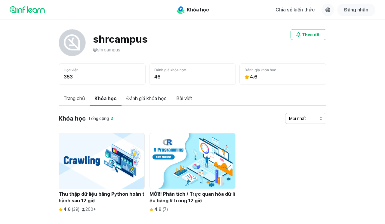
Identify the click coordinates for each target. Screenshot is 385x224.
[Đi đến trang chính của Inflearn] (27, 9)
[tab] (74, 99)
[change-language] (328, 10)
